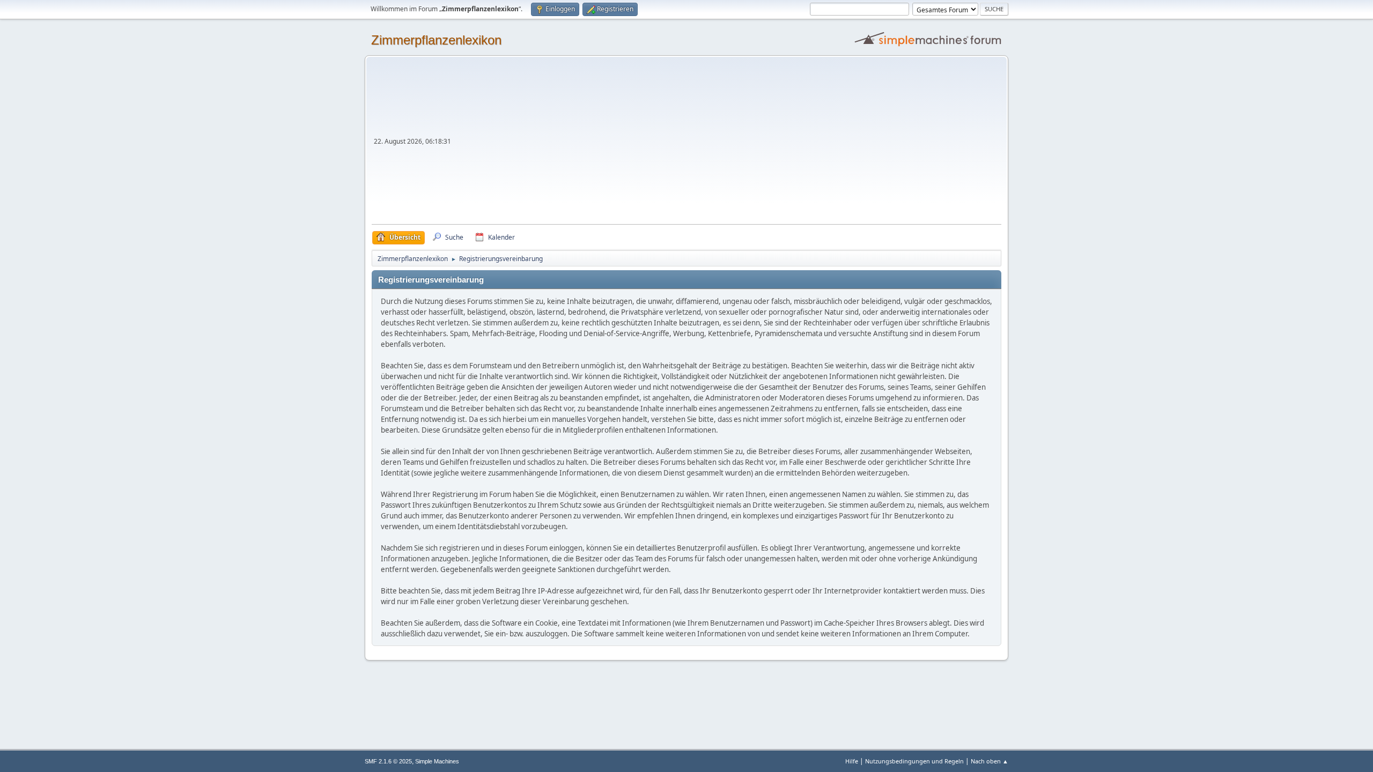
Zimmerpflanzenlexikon (436, 40)
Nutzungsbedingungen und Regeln (914, 761)
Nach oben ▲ (989, 761)
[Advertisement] (727, 144)
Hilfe (851, 761)
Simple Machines (437, 761)
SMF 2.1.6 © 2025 (388, 761)
